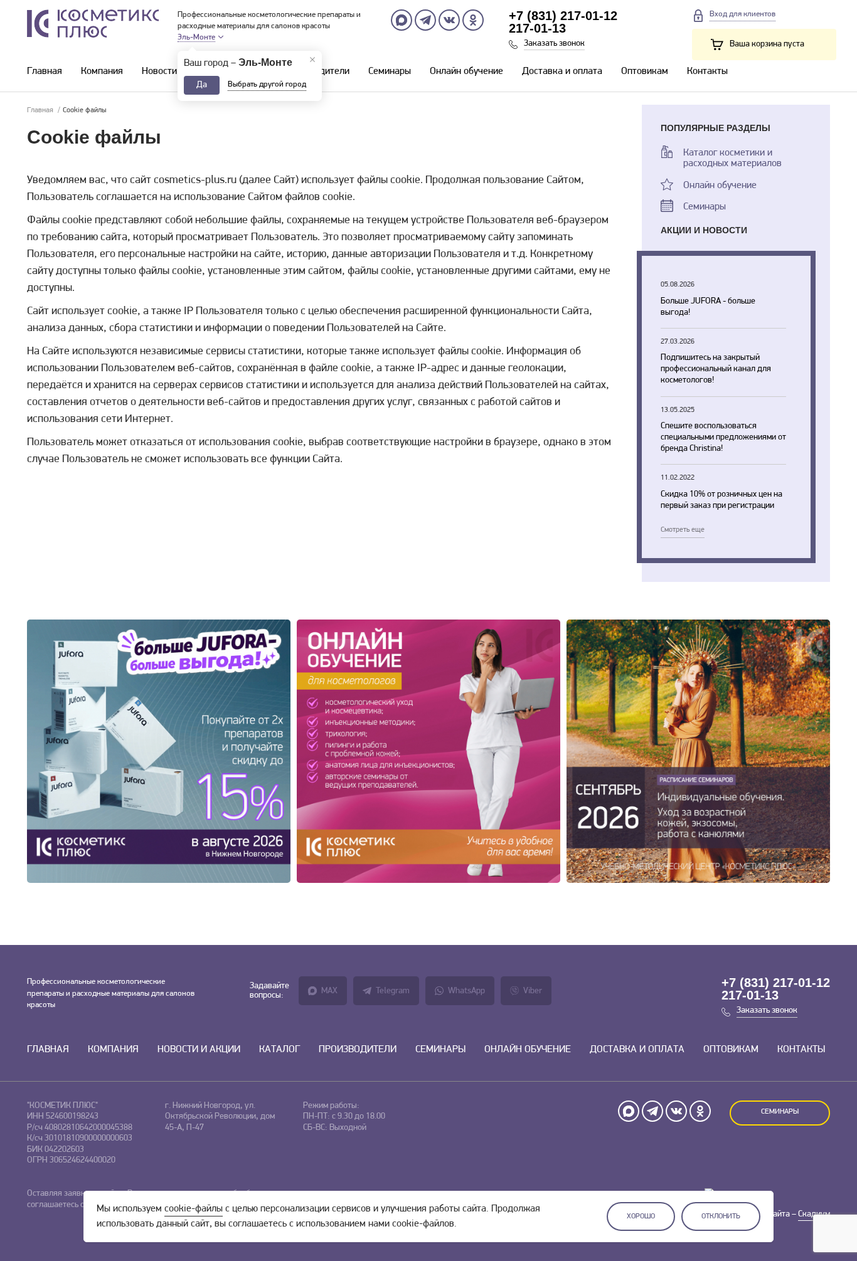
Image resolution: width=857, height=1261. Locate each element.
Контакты (707, 71)
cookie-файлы (193, 1209)
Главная (44, 71)
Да (201, 85)
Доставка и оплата (562, 71)
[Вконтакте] (449, 20)
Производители (358, 1050)
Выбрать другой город (267, 84)
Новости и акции (177, 71)
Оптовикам (644, 71)
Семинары (389, 71)
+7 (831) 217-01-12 (563, 15)
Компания (102, 71)
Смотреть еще (683, 530)
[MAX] (401, 20)
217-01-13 (537, 28)
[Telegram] (425, 20)
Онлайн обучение (466, 71)
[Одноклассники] (473, 20)
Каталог (279, 1050)
